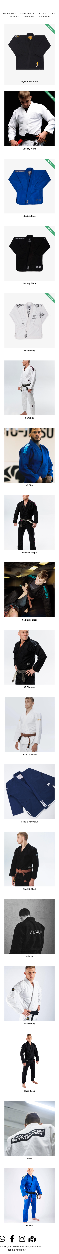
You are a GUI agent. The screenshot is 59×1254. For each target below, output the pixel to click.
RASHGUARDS (9, 13)
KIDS (53, 13)
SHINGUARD (29, 16)
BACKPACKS (45, 16)
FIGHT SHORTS (27, 13)
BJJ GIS (42, 13)
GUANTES (14, 16)
